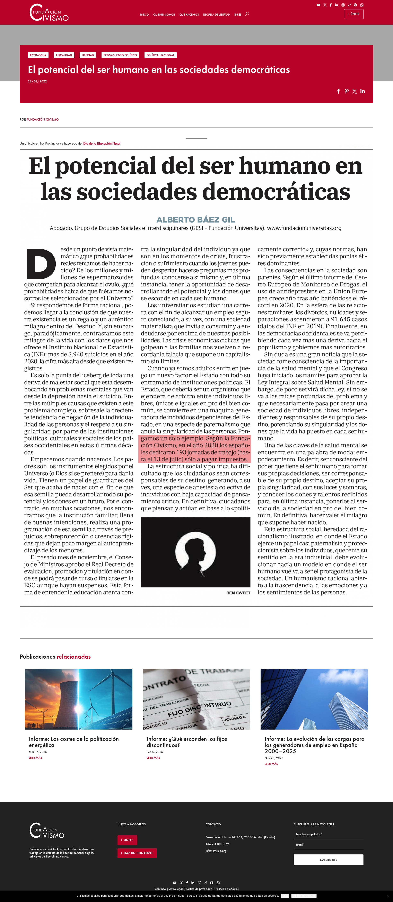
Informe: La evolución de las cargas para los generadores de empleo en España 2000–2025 (197, 745)
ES (239, 14)
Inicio (144, 14)
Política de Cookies (226, 889)
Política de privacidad (199, 889)
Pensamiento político (120, 55)
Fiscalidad (64, 55)
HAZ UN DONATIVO (138, 853)
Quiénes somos (164, 14)
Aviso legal (176, 889)
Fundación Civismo (43, 119)
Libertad (88, 55)
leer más (35, 758)
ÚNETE (354, 14)
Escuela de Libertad (216, 14)
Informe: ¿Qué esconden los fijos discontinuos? (69, 742)
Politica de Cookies (304, 895)
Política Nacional (160, 55)
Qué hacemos (189, 14)
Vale (285, 895)
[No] (388, 896)
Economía (38, 55)
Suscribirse (328, 860)
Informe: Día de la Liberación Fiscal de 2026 (312, 742)
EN (236, 14)
